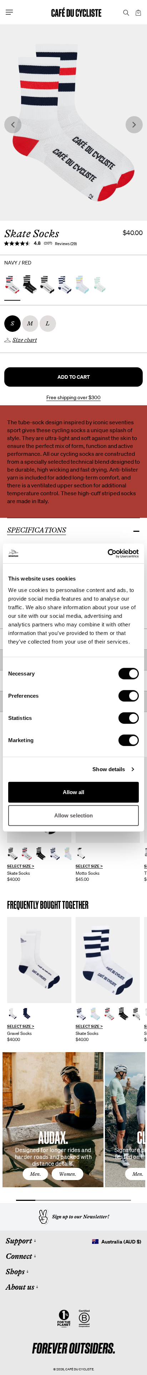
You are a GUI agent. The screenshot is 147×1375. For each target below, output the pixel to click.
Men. (35, 1174)
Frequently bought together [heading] (48, 905)
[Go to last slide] (13, 124)
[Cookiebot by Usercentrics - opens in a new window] (107, 553)
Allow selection (73, 815)
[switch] (128, 695)
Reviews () (66, 244)
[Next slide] (134, 124)
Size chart (24, 340)
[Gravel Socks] (39, 960)
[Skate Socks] (12, 853)
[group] (39, 979)
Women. (67, 1174)
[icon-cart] (138, 12)
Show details (108, 769)
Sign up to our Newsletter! (80, 1216)
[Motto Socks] (81, 853)
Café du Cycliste (79, 1369)
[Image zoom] (73, 122)
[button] (73, 377)
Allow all (74, 792)
